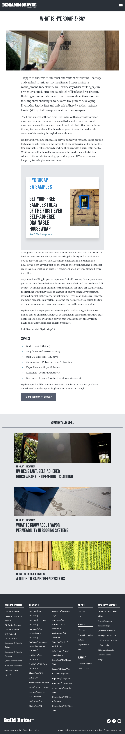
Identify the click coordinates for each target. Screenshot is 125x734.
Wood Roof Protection (13, 660)
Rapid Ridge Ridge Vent (61, 678)
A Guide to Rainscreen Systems (40, 579)
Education (82, 630)
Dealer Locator (83, 668)
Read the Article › (62, 457)
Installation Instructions (107, 611)
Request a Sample (104, 654)
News (80, 649)
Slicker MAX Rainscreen (39, 687)
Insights (81, 624)
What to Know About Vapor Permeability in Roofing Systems (42, 528)
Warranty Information (107, 630)
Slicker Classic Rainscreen (39, 682)
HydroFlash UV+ (36, 672)
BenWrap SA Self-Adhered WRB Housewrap (36, 633)
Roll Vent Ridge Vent (60, 673)
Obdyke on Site (103, 645)
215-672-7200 (116, 730)
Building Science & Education (109, 640)
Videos (100, 616)
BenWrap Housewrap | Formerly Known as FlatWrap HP (38, 645)
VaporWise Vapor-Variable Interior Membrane (59, 624)
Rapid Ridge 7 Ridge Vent (62, 683)
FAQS (100, 659)
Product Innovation (85, 634)
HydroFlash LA (36, 701)
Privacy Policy (32, 730)
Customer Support (85, 663)
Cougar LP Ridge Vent (61, 668)
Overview (81, 611)
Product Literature (105, 620)
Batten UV (33, 677)
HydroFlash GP (35, 705)
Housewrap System (12, 611)
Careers (80, 616)
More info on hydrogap (39, 397)
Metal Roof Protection (13, 665)
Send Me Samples (39, 234)
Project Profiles (83, 644)
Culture (81, 639)
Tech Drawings (104, 625)
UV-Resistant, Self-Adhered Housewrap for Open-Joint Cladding (44, 474)
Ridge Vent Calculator (106, 649)
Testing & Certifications (107, 635)
